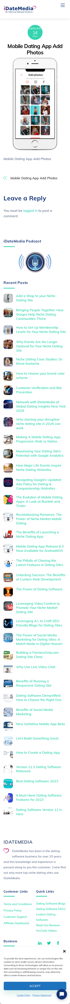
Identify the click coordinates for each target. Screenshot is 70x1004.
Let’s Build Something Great (37, 738)
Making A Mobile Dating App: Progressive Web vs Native (38, 439)
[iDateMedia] (20, 11)
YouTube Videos (46, 930)
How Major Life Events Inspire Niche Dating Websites (38, 467)
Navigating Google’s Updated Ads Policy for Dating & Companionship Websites (38, 484)
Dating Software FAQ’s (51, 909)
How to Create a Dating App (38, 752)
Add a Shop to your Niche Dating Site (35, 298)
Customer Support (15, 917)
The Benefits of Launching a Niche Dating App (37, 534)
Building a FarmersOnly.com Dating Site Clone (37, 654)
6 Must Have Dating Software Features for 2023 (39, 797)
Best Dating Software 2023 (37, 781)
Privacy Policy (13, 910)
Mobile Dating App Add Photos (34, 49)
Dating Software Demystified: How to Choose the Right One (38, 697)
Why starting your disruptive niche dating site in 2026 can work (38, 423)
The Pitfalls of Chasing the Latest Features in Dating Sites (39, 562)
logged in (30, 210)
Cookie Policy (24, 995)
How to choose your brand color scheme (40, 375)
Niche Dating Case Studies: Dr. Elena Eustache (39, 361)
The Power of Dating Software (39, 589)
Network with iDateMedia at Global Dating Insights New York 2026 (41, 406)
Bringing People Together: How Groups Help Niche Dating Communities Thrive (39, 314)
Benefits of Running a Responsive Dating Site (34, 683)
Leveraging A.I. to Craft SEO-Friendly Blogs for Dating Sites (39, 623)
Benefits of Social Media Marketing (34, 712)
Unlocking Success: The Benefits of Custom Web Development (40, 577)
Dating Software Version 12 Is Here (39, 812)
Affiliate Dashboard (16, 923)
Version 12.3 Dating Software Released (38, 769)
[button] (64, 951)
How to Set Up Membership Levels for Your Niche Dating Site (41, 329)
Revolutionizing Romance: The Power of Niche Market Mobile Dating (39, 518)
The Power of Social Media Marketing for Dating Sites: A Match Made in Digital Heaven (39, 639)
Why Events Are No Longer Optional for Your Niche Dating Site (39, 346)
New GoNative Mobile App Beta (40, 724)
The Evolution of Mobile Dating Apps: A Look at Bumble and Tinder (39, 501)
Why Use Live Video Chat (35, 667)
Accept (34, 986)
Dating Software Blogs (50, 903)
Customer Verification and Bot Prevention (39, 390)
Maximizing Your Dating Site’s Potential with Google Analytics (40, 453)
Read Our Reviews (48, 925)
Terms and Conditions (18, 904)
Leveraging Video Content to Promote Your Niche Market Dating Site (38, 607)
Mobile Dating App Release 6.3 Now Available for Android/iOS (40, 548)
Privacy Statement (41, 995)
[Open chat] (62, 994)
